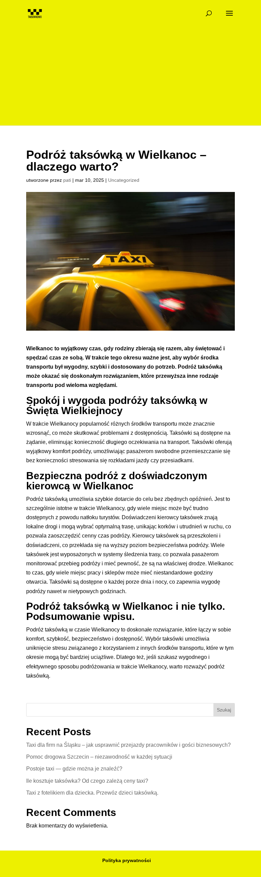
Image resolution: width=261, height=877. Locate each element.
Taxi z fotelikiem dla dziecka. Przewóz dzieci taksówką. (92, 793)
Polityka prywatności (126, 860)
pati (67, 180)
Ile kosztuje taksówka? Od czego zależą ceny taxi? (87, 781)
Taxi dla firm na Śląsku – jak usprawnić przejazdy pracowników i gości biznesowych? (128, 745)
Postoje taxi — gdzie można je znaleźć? (74, 769)
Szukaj (224, 710)
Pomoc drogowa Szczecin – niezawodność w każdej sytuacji (99, 757)
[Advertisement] (130, 78)
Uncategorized (123, 180)
